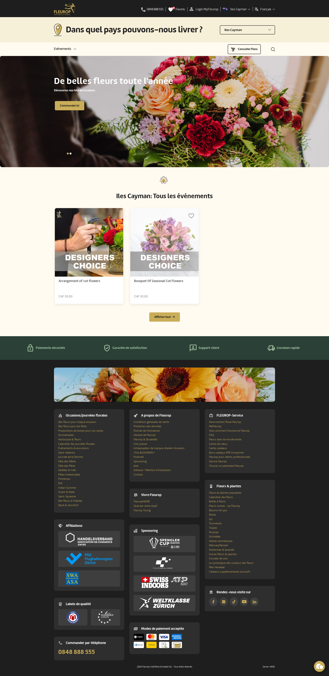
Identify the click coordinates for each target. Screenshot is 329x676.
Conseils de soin (218, 558)
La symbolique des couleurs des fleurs (231, 563)
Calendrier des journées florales (76, 443)
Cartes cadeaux (218, 448)
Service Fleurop (218, 461)
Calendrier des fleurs (221, 497)
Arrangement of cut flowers (79, 281)
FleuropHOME (142, 501)
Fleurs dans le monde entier (225, 439)
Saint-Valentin (66, 452)
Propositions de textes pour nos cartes (80, 430)
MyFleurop (215, 426)
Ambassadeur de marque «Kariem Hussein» (159, 448)
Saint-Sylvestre (67, 496)
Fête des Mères (67, 461)
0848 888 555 (76, 652)
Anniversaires (66, 435)
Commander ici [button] (69, 105)
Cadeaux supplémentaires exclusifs (229, 571)
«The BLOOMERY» (144, 452)
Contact (138, 474)
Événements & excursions (73, 448)
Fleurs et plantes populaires (225, 492)
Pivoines (214, 532)
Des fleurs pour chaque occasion (77, 422)
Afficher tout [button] (162, 317)
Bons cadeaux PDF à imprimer (226, 452)
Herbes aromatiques (221, 541)
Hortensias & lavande (221, 549)
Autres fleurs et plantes (223, 554)
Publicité (139, 456)
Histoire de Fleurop (145, 435)
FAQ (211, 435)
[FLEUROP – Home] (64, 9)
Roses (212, 514)
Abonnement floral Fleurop (225, 422)
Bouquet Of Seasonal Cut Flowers (158, 281)
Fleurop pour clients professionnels (229, 456)
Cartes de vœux (218, 443)
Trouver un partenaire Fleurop (226, 465)
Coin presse (140, 443)
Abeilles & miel (67, 470)
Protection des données (147, 426)
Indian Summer (67, 487)
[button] (65, 48)
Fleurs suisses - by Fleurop (224, 505)
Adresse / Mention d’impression (152, 470)
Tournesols (215, 523)
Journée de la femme (70, 456)
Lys (210, 519)
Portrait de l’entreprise (147, 430)
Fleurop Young (142, 510)
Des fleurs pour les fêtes (72, 426)
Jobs (136, 465)
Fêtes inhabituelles (69, 474)
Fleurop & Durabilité (145, 439)
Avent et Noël (66, 492)
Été (60, 483)
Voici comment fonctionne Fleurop (229, 430)
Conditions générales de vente (151, 422)
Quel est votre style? (145, 505)
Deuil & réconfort (68, 505)
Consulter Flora (248, 49)
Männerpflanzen (218, 545)
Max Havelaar (217, 567)
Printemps (64, 478)
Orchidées (215, 536)
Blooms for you (218, 510)
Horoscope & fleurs (69, 439)
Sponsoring (140, 461)
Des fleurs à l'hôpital (70, 500)
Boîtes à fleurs (217, 501)
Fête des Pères (66, 465)
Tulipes (213, 527)
